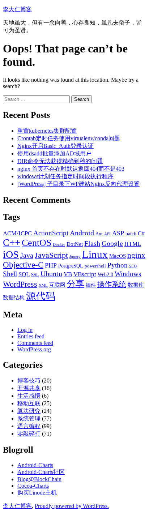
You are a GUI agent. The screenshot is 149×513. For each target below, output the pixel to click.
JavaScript (51, 255)
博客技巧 (29, 380)
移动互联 (29, 403)
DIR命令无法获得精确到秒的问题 (60, 161)
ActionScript (50, 233)
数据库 (136, 285)
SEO (133, 266)
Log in (25, 330)
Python (117, 265)
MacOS (117, 256)
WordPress (20, 284)
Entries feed (30, 336)
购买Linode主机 (37, 493)
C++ (11, 242)
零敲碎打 (29, 434)
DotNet (75, 244)
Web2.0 (105, 274)
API (107, 234)
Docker (59, 245)
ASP (118, 233)
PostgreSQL (70, 266)
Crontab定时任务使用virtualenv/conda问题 (68, 138)
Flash (92, 243)
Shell (10, 274)
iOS (11, 254)
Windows (128, 274)
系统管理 (29, 418)
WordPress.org (34, 349)
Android (82, 233)
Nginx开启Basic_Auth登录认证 (55, 146)
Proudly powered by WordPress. (72, 506)
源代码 (40, 296)
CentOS (36, 243)
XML (43, 285)
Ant (99, 233)
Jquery (75, 256)
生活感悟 (29, 396)
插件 (91, 285)
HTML (132, 243)
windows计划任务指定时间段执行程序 (65, 176)
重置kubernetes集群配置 (47, 131)
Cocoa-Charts (33, 486)
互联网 (57, 285)
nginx (136, 255)
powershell (95, 266)
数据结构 (14, 297)
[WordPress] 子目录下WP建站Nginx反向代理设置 (78, 184)
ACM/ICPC (17, 233)
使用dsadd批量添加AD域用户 (54, 153)
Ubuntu (51, 274)
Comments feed (35, 343)
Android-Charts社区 (41, 472)
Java (26, 255)
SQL (24, 274)
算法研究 (29, 411)
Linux (95, 254)
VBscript (84, 274)
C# (141, 233)
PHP (51, 265)
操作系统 (111, 284)
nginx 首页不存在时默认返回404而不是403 (70, 169)
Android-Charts (35, 465)
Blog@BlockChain (39, 479)
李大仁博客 (17, 9)
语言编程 (29, 426)
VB (68, 274)
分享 (75, 283)
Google (112, 243)
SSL (35, 274)
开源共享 (29, 388)
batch (130, 233)
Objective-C (23, 264)
